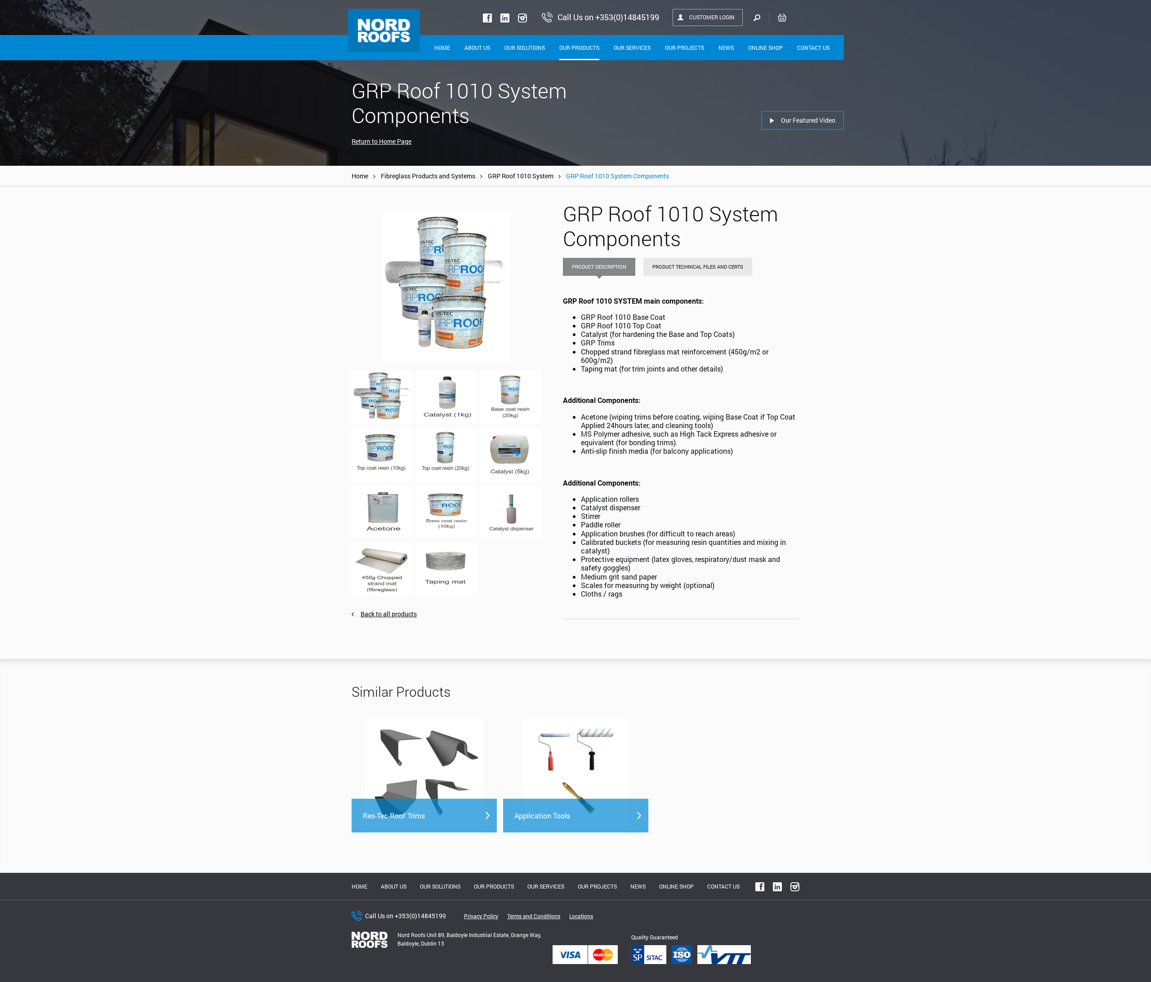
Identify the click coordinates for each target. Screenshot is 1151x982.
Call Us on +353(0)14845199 (405, 915)
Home (442, 47)
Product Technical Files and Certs (697, 266)
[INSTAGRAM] (522, 17)
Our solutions (524, 47)
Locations (581, 916)
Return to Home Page (381, 141)
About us (393, 886)
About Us (477, 47)
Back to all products (389, 614)
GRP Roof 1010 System (520, 176)
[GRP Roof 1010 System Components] (446, 286)
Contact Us (813, 47)
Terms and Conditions (533, 916)
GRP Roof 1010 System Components (617, 176)
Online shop (765, 47)
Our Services (632, 47)
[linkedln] (504, 17)
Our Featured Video (808, 120)
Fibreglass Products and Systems (428, 176)
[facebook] (487, 17)
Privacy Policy (481, 916)
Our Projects (684, 47)
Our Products (579, 47)
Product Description (599, 266)
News (726, 47)
